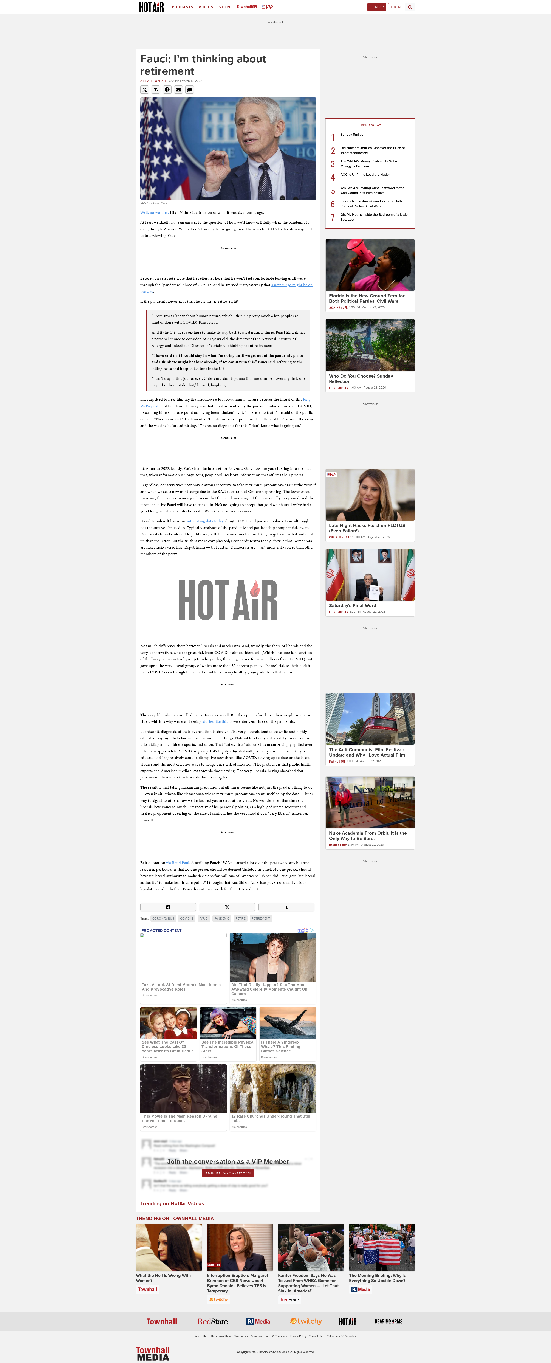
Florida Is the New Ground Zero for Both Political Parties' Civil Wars (367, 298)
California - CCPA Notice (341, 1336)
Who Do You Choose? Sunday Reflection (361, 378)
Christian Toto (340, 537)
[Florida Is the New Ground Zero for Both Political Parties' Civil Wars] (370, 265)
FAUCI (204, 918)
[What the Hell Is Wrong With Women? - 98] (169, 1247)
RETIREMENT (261, 918)
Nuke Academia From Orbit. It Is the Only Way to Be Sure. (368, 835)
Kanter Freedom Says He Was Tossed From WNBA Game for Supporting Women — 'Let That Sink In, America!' (308, 1283)
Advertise (256, 1336)
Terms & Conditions (276, 1336)
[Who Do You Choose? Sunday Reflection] (370, 345)
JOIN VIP (377, 7)
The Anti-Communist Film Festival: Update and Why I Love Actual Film (367, 752)
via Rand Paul (177, 862)
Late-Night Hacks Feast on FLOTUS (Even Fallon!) (367, 528)
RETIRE (240, 918)
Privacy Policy (298, 1336)
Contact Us (315, 1336)
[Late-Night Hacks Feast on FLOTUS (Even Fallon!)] (370, 494)
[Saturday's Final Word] (370, 574)
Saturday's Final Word (352, 605)
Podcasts (182, 7)
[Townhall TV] (247, 7)
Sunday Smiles (352, 134)
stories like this (215, 721)
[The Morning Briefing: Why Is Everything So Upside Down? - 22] (382, 1247)
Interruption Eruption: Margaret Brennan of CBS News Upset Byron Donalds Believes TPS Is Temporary (237, 1283)
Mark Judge (337, 761)
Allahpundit (153, 81)
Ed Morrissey (338, 387)
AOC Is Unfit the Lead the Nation (366, 174)
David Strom (338, 844)
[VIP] (268, 7)
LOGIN (396, 7)
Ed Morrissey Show (220, 1336)
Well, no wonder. (154, 212)
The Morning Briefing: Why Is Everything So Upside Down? (377, 1278)
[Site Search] (410, 7)
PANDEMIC (221, 918)
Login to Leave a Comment (228, 1173)
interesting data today (205, 521)
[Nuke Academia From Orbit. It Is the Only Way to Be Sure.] (370, 802)
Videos (206, 7)
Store (225, 7)
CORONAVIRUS (163, 918)
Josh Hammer (338, 307)
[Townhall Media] (152, 1353)
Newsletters (241, 1336)
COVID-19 (186, 918)
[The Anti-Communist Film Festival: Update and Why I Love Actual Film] (370, 718)
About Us (200, 1336)
